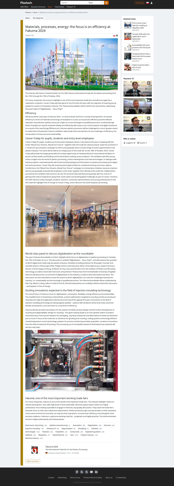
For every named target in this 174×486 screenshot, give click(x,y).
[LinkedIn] (96, 472)
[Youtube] (91, 472)
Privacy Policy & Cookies (93, 477)
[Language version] (147, 3)
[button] (151, 3)
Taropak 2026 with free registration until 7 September (141, 36)
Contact (51, 477)
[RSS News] (82, 472)
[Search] (106, 3)
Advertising (140, 3)
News (50, 7)
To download (121, 477)
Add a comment (33, 461)
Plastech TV (71, 7)
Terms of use (75, 477)
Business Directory (38, 7)
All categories (38, 18)
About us (109, 477)
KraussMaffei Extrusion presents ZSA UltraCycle (141, 46)
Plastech (28, 12)
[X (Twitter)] (87, 472)
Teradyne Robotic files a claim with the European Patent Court (141, 56)
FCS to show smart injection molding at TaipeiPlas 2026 (139, 25)
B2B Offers (25, 7)
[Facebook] (77, 472)
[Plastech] (27, 3)
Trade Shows (59, 7)
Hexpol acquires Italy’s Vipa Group (140, 66)
